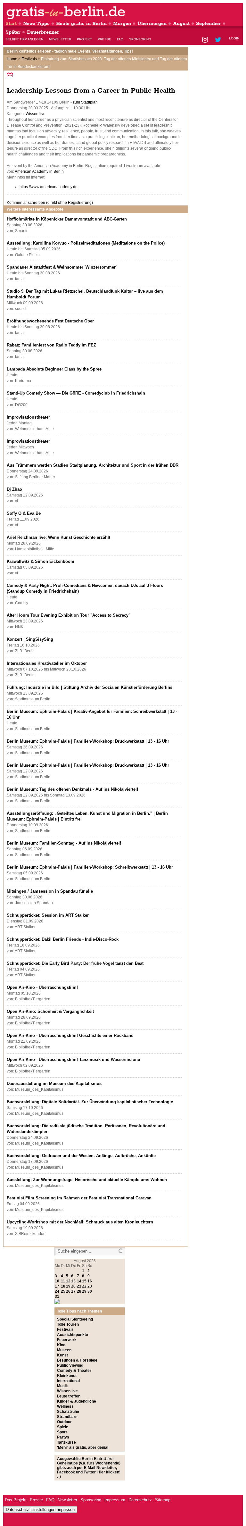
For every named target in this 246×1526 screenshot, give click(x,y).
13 (73, 1281)
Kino (61, 1345)
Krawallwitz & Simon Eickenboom (40, 561)
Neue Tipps (36, 24)
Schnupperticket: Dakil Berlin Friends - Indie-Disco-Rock (63, 939)
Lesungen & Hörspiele (77, 1360)
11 (63, 1281)
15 (84, 1281)
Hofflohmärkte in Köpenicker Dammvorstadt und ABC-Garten (67, 219)
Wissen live (35, 114)
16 (89, 1281)
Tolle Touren (68, 1324)
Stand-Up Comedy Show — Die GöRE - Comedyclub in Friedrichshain (76, 393)
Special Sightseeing (75, 1319)
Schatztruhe (68, 1411)
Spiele (62, 1427)
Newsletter (60, 39)
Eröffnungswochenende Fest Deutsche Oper (50, 321)
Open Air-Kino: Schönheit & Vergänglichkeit (50, 1011)
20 (73, 1286)
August (181, 24)
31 (57, 1296)
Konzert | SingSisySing (30, 639)
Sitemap (162, 1499)
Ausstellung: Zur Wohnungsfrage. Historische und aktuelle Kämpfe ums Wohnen (87, 1179)
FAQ (120, 39)
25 (63, 1291)
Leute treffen (68, 1396)
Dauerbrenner (43, 32)
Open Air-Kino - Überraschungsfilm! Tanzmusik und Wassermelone (73, 1059)
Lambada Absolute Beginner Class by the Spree (54, 369)
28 (79, 1291)
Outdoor (64, 1422)
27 (73, 1291)
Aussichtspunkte (72, 1334)
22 (84, 1286)
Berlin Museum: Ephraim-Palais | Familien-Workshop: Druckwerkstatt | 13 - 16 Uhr (88, 741)
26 (68, 1291)
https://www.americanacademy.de (49, 187)
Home (12, 59)
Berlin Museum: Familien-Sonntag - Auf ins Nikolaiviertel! (64, 843)
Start (11, 24)
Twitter (219, 40)
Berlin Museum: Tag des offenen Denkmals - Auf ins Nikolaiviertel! (72, 789)
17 (57, 1286)
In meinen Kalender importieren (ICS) (11, 75)
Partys (63, 1437)
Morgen (122, 24)
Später (12, 32)
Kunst (62, 1355)
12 (68, 1281)
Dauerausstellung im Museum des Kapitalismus (54, 1083)
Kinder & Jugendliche (76, 1401)
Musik (62, 1386)
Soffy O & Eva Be (24, 513)
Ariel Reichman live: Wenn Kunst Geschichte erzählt (58, 537)
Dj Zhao (14, 489)
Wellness (65, 1406)
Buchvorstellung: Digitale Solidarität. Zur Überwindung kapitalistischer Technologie (90, 1101)
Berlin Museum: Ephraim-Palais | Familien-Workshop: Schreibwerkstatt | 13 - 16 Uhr (90, 867)
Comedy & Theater (74, 1370)
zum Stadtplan (85, 102)
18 (63, 1286)
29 (84, 1291)
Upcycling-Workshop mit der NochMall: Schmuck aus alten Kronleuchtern (80, 1222)
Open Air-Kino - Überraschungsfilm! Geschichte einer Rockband (70, 1035)
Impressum (114, 1499)
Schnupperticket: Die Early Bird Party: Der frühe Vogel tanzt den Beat (75, 963)
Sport (62, 1432)
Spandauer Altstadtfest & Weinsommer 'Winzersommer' (62, 267)
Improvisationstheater (28, 417)
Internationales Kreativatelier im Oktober (47, 663)
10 (57, 1281)
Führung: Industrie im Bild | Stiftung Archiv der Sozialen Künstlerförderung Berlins (89, 687)
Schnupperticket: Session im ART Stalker (48, 915)
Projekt (84, 39)
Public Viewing (70, 1365)
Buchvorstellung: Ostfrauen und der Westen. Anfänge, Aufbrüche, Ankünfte (81, 1155)
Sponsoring (140, 39)
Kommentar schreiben (50, 202)
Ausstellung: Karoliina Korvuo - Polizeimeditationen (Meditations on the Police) (86, 243)
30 (89, 1291)
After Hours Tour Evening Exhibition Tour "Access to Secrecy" (68, 615)
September (208, 24)
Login (234, 38)
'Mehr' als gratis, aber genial (82, 1447)
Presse (104, 39)
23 (89, 1286)
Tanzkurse (66, 1442)
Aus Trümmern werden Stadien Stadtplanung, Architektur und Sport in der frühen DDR (92, 465)
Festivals (29, 59)
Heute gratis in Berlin (81, 24)
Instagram (205, 40)
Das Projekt (16, 1499)
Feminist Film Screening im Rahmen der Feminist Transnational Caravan (79, 1198)
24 (57, 1291)
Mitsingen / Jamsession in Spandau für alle (50, 891)
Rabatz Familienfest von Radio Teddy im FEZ (51, 345)
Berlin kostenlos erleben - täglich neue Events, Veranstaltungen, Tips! (70, 51)
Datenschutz (140, 1499)
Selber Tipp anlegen (24, 39)
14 (79, 1281)
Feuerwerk (67, 1340)
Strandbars (67, 1416)
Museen (64, 1350)
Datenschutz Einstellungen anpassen (40, 1509)
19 (68, 1286)
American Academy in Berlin (39, 171)
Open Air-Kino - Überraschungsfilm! (42, 987)
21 (79, 1286)
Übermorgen (152, 24)
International (68, 1381)
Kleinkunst (67, 1375)
